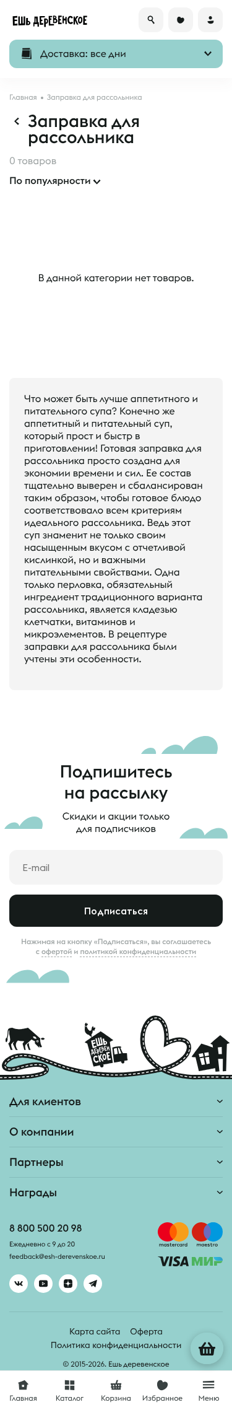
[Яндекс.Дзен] (68, 1283)
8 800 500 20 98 (45, 1228)
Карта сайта (94, 1331)
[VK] (18, 1283)
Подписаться (116, 910)
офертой (56, 951)
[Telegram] (93, 1283)
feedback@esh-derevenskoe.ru (57, 1257)
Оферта (146, 1331)
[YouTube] (43, 1283)
